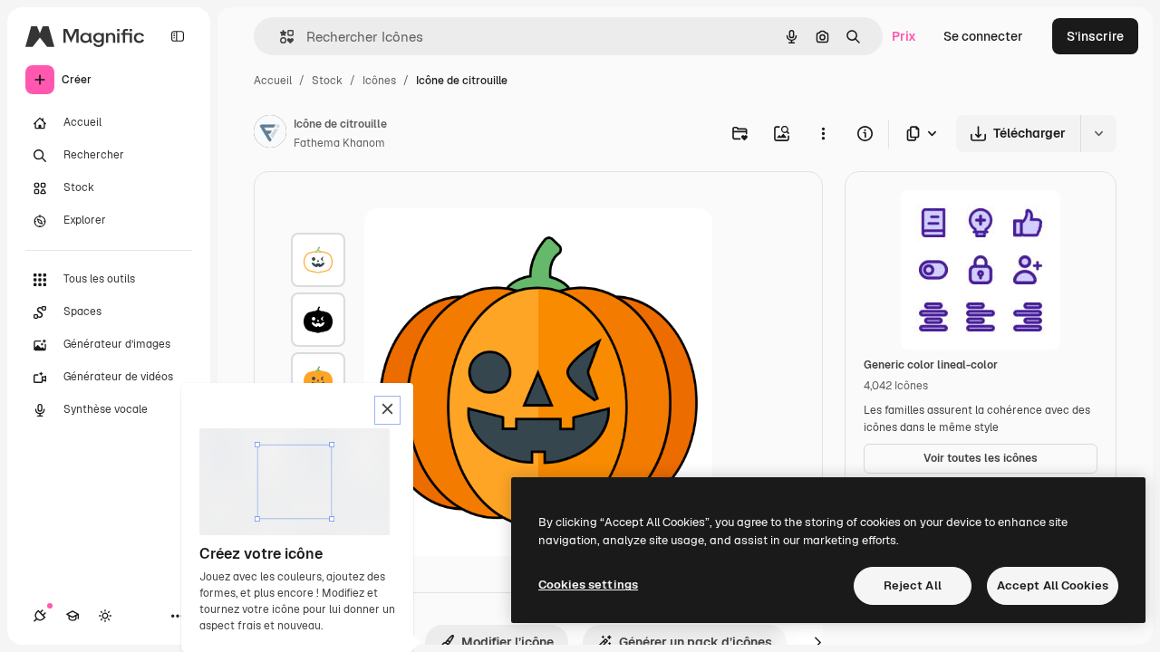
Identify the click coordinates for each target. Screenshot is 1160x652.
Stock (327, 80)
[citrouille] (318, 260)
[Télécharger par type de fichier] (922, 133)
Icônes (379, 80)
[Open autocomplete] (279, 36)
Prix (904, 36)
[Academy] (72, 615)
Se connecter (983, 36)
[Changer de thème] (105, 615)
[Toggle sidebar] (177, 36)
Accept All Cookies (1052, 585)
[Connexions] (39, 615)
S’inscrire (1095, 36)
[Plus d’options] (823, 133)
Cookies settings (588, 584)
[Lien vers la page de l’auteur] (270, 134)
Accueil (273, 80)
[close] (387, 410)
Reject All (913, 585)
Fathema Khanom (339, 143)
